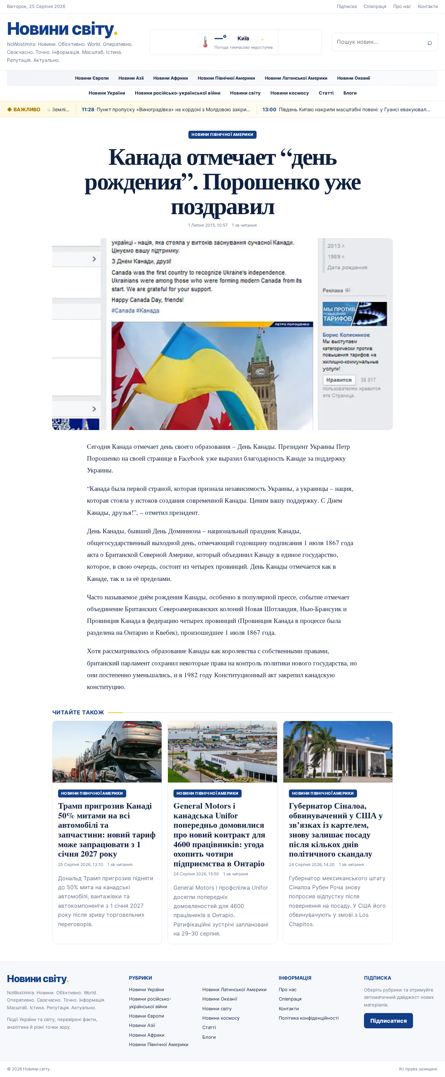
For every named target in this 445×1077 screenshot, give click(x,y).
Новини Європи (92, 78)
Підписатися (388, 1020)
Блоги (350, 93)
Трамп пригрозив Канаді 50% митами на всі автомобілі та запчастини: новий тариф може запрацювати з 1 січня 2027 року (107, 829)
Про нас (402, 6)
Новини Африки (170, 78)
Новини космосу (289, 93)
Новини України (107, 93)
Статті (326, 93)
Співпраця (375, 6)
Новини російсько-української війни (177, 93)
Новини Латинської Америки (296, 78)
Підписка (347, 6)
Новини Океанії (353, 78)
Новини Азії (131, 78)
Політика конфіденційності (309, 1018)
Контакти (428, 6)
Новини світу (62, 28)
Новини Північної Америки (226, 78)
